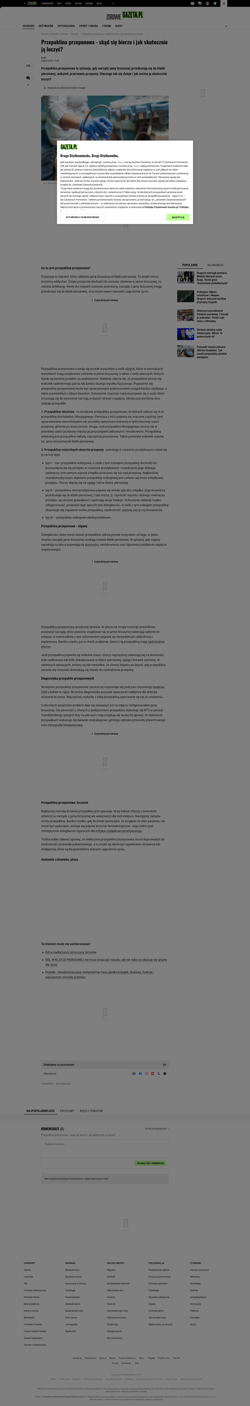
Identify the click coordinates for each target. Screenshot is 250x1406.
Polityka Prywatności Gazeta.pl (161, 207)
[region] (125, 182)
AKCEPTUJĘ (178, 217)
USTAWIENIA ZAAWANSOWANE (82, 217)
